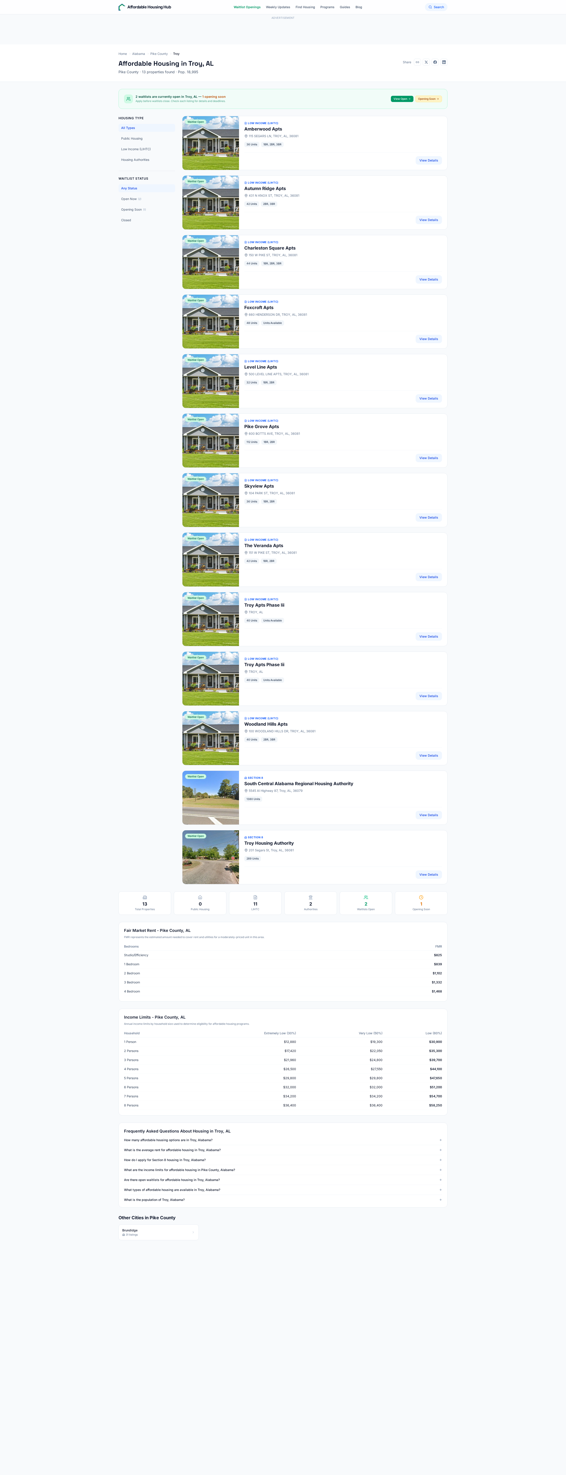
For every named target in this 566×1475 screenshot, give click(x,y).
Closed (126, 220)
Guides (345, 7)
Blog (359, 7)
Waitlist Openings (247, 7)
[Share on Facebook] (435, 62)
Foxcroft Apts (258, 307)
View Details (428, 160)
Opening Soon (427, 98)
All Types (128, 128)
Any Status (129, 188)
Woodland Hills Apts (266, 724)
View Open (400, 98)
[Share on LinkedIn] (443, 62)
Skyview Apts (259, 486)
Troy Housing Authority (269, 843)
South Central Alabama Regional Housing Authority (298, 783)
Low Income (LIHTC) (136, 149)
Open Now (131, 199)
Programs (327, 7)
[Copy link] (417, 62)
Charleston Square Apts (270, 248)
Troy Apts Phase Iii (264, 605)
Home (123, 54)
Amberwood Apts (263, 129)
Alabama (138, 54)
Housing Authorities (135, 160)
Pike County (159, 54)
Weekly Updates (278, 7)
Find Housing (305, 7)
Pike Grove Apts (261, 426)
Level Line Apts (260, 367)
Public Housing (132, 138)
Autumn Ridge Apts (265, 188)
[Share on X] (426, 62)
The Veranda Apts (263, 545)
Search (439, 7)
